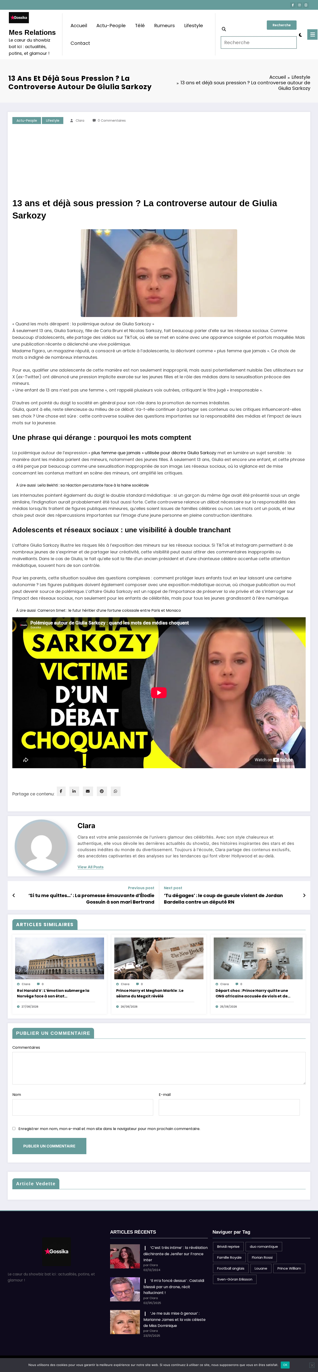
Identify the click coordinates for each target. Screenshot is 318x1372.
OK (285, 1365)
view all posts (91, 867)
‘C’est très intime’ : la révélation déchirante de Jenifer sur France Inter (175, 1253)
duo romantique (264, 1246)
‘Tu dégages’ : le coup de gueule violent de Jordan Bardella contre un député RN (223, 898)
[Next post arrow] (304, 895)
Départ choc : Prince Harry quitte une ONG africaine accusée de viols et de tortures (252, 993)
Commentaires (26, 1047)
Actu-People (111, 25)
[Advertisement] (159, 162)
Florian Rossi (262, 1257)
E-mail (165, 1094)
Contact (80, 43)
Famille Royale (229, 1257)
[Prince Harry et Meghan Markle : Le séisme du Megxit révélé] (158, 958)
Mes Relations (32, 32)
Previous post (141, 888)
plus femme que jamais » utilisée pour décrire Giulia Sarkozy (153, 453)
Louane (261, 1268)
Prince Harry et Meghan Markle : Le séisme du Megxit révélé (149, 993)
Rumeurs (164, 25)
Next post (173, 888)
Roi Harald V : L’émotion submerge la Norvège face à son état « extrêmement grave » (53, 993)
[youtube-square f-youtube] (306, 5)
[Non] (312, 1365)
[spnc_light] (300, 34)
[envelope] (88, 791)
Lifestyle (193, 25)
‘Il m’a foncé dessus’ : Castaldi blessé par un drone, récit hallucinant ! (173, 1286)
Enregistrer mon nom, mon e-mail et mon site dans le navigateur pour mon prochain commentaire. (109, 1128)
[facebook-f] (293, 5)
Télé (140, 25)
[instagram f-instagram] (299, 5)
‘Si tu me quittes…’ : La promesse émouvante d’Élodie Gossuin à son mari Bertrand (91, 898)
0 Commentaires (112, 120)
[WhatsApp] (116, 791)
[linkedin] (74, 791)
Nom (16, 1094)
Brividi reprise (228, 1246)
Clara (80, 120)
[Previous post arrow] (13, 895)
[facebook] (61, 791)
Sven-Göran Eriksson (234, 1279)
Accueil (79, 25)
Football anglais (230, 1268)
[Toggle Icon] (312, 34)
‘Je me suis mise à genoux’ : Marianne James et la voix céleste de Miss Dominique (174, 1319)
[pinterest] (102, 791)
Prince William (289, 1268)
